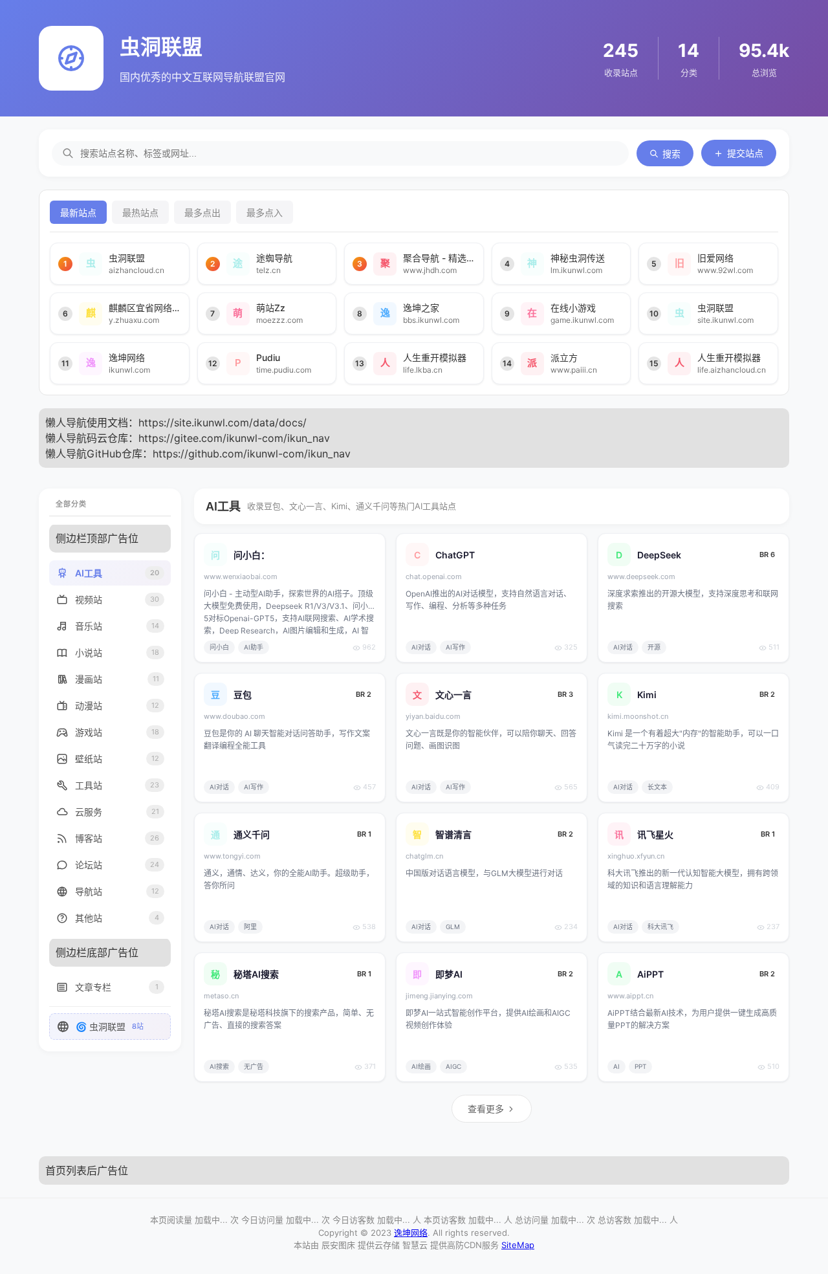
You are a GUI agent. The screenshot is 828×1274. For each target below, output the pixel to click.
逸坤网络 (411, 1232)
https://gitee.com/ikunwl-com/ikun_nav (234, 438)
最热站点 (140, 213)
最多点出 (202, 213)
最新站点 (78, 213)
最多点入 (264, 213)
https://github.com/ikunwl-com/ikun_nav (252, 453)
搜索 (671, 154)
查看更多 (486, 1108)
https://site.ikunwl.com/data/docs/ (222, 422)
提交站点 (745, 153)
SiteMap (517, 1245)
